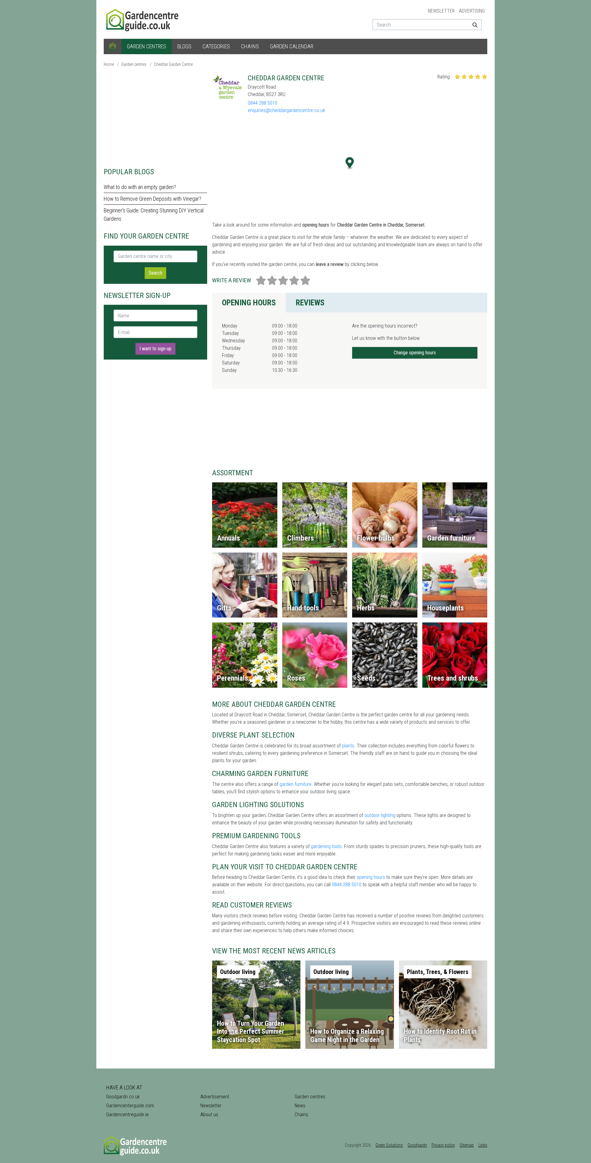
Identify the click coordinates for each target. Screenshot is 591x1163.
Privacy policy (443, 1145)
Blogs (184, 46)
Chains (250, 46)
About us (209, 1114)
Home (109, 64)
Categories (216, 46)
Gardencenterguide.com (130, 1106)
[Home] (112, 46)
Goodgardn (417, 1145)
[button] (350, 163)
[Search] (473, 24)
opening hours (371, 877)
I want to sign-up (155, 349)
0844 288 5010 (262, 103)
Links (482, 1145)
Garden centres (146, 46)
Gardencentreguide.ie (127, 1114)
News (300, 1106)
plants (348, 746)
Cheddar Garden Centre (173, 64)
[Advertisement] (155, 117)
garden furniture (295, 784)
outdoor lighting (379, 815)
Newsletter (441, 11)
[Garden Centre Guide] (143, 19)
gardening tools (326, 846)
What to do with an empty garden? (140, 187)
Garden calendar (291, 46)
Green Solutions (389, 1145)
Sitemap (467, 1145)
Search (155, 273)
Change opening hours (415, 353)
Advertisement (214, 1097)
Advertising (472, 11)
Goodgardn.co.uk (123, 1097)
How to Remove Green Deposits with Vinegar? (152, 198)
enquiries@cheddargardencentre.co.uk (286, 110)
